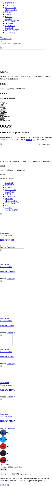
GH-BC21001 (7, 240)
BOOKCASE (10, 8)
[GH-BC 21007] (8, 410)
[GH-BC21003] (17, 314)
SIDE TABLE (11, 10)
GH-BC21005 (7, 356)
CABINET (9, 5)
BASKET (9, 28)
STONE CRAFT (12, 21)
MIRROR (9, 23)
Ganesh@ (11, 247)
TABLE (8, 19)
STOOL (8, 17)
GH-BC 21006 (7, 389)
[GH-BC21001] (13, 229)
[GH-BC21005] (6, 345)
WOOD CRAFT (12, 30)
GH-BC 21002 (7, 271)
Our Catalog (10, 32)
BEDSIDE (9, 3)
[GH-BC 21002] (12, 260)
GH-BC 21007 (7, 421)
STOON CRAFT (5, 116)
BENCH (8, 12)
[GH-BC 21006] (8, 378)
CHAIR (8, 14)
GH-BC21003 (7, 325)
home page (30, 140)
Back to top (4, 485)
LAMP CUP (10, 26)
